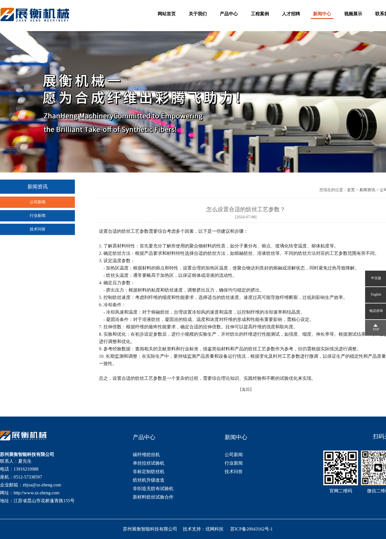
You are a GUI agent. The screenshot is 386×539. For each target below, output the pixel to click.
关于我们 (198, 13)
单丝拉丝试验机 (148, 463)
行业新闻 (37, 216)
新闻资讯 (367, 190)
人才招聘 (291, 13)
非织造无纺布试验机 (153, 488)
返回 (246, 389)
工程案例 (260, 13)
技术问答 (37, 229)
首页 (351, 190)
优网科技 (214, 529)
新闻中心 (322, 13)
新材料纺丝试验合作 (153, 497)
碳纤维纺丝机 (146, 454)
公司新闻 (37, 202)
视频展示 (353, 13)
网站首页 (167, 13)
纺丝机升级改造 (148, 480)
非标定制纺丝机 (148, 471)
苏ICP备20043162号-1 (251, 529)
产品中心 (229, 13)
